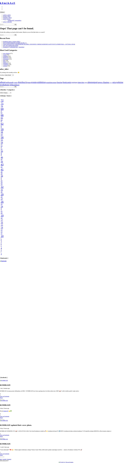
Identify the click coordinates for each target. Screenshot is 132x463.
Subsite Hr (5, 411)
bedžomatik (9, 82)
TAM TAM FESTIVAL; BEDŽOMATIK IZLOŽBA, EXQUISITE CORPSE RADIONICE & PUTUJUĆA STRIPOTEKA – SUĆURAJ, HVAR (39, 44)
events (4, 55)
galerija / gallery (7, 15)
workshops (5, 64)
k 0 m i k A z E (7, 3)
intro (86, 82)
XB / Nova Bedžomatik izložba (10, 45)
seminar (110, 82)
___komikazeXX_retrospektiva (13, 20)
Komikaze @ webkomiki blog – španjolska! (13, 47)
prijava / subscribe (7, 22)
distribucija (5, 57)
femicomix (67, 82)
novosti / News (6, 16)
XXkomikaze (14, 85)
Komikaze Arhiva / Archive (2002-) (11, 41)
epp (29, 82)
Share (1, 397)
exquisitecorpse (51, 82)
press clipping (6, 53)
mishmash (5, 63)
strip (4, 60)
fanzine (59, 82)
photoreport (6, 59)
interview (81, 82)
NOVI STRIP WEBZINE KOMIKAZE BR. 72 (14, 43)
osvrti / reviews (6, 19)
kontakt (4, 459)
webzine (5, 66)
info (1, 459)
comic (16, 82)
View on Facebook (4, 396)
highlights (74, 82)
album (4, 61)
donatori (9, 459)
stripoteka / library (7, 17)
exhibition (5, 56)
